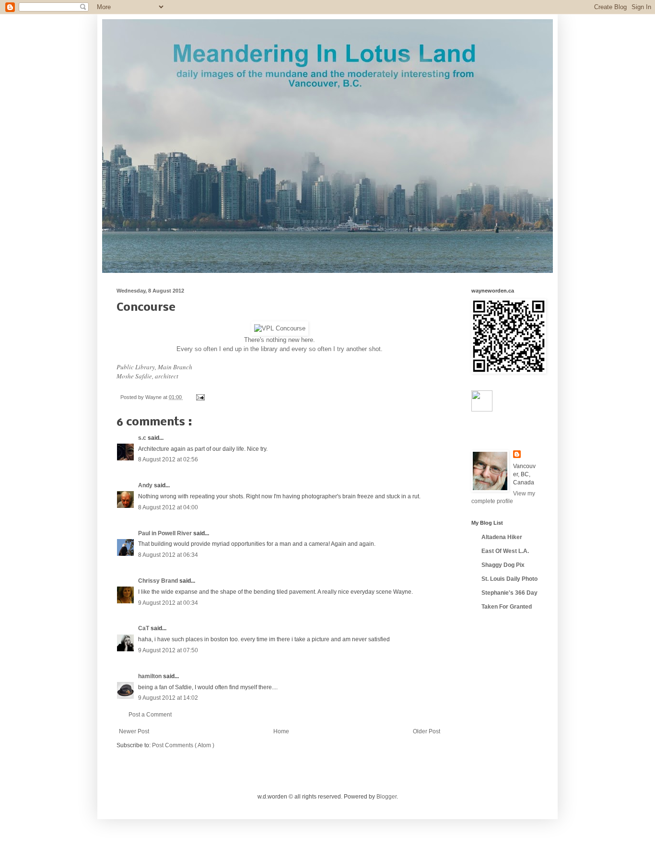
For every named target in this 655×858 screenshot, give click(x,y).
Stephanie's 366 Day (509, 592)
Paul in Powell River (165, 533)
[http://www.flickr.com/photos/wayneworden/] (481, 409)
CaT (144, 628)
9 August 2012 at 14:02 (168, 697)
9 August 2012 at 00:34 (168, 602)
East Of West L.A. (505, 551)
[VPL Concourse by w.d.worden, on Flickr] (279, 328)
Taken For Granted (506, 606)
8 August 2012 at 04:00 (168, 507)
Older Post (426, 731)
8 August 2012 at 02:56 (168, 459)
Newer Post (134, 731)
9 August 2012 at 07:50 (168, 650)
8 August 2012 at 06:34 (168, 555)
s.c (143, 438)
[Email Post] (199, 397)
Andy (146, 485)
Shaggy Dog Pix (503, 565)
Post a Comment (150, 714)
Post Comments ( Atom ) (183, 745)
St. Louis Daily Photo (509, 579)
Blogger (386, 796)
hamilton (150, 676)
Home (281, 731)
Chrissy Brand (158, 580)
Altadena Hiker (501, 537)
